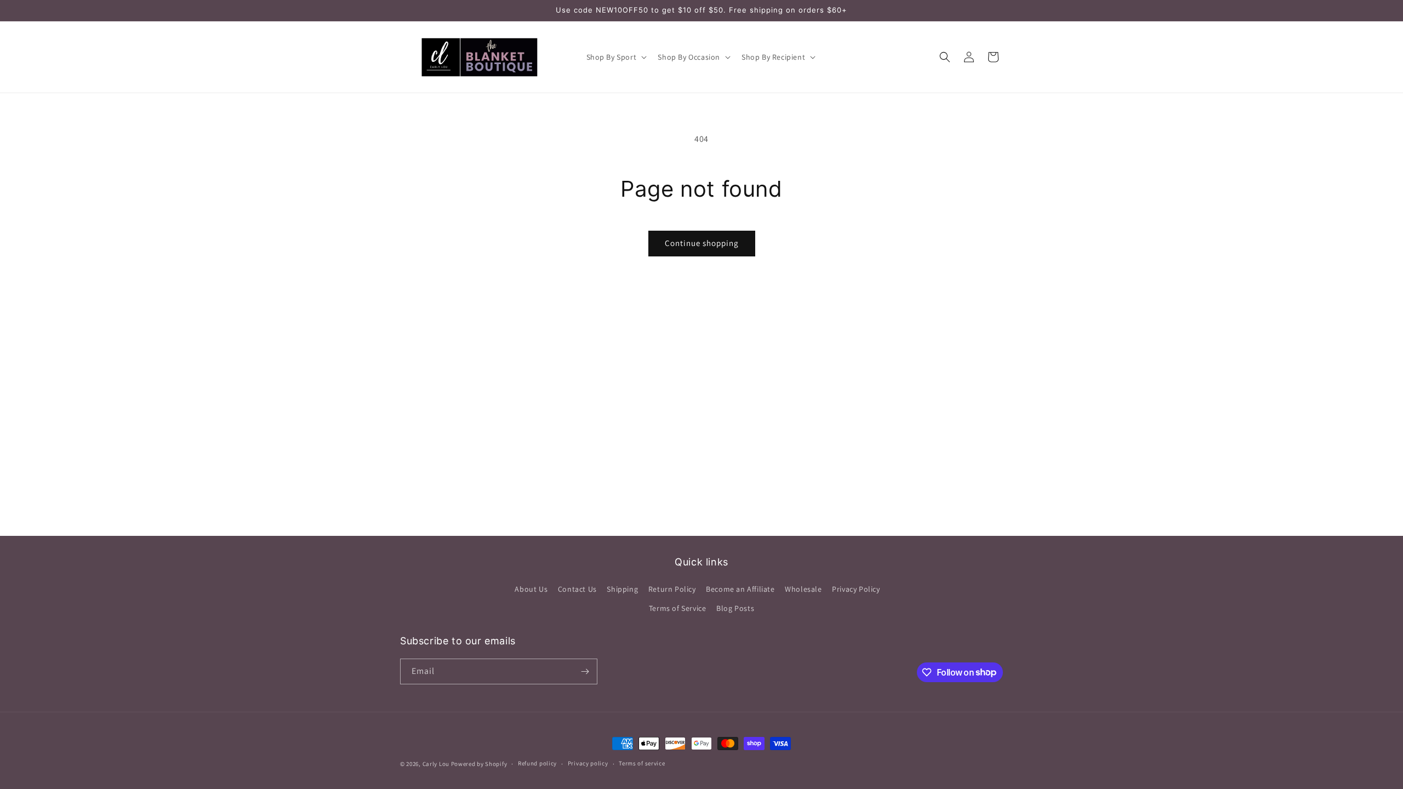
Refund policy (537, 763)
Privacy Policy (856, 589)
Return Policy (672, 589)
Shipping (622, 589)
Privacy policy (588, 763)
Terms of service (642, 763)
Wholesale (803, 589)
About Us (531, 589)
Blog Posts (735, 608)
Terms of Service (677, 608)
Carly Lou (436, 764)
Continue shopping (702, 243)
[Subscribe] (585, 671)
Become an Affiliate (740, 589)
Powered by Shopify (479, 764)
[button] (616, 56)
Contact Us (577, 589)
